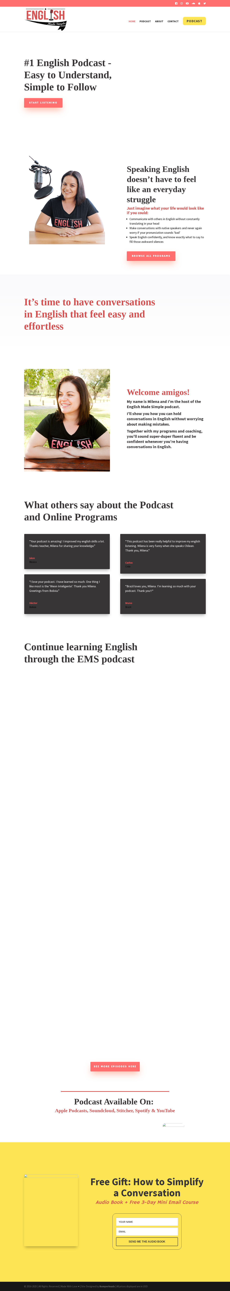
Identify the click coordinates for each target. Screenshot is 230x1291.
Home (132, 21)
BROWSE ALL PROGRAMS (151, 256)
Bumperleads (107, 1286)
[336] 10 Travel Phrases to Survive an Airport (49, 987)
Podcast (145, 21)
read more (22, 836)
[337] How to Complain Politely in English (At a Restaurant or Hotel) (67, 818)
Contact (173, 21)
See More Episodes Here (115, 1066)
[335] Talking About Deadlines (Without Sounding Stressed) (60, 1032)
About (159, 21)
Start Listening (43, 102)
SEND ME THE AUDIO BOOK (147, 1241)
